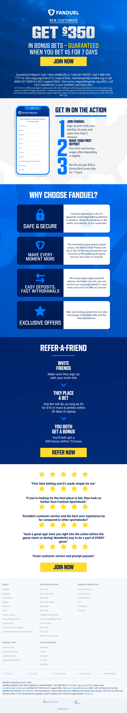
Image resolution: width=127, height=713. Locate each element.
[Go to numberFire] (57, 702)
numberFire (82, 606)
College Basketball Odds (50, 619)
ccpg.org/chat (82, 685)
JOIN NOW (63, 61)
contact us (88, 694)
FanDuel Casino (84, 598)
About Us (6, 606)
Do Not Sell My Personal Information (17, 632)
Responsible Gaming (11, 619)
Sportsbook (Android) (11, 660)
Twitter (43, 652)
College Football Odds (49, 615)
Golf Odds (44, 627)
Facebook (44, 647)
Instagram (44, 656)
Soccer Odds (45, 623)
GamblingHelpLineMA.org (13, 688)
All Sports (6, 594)
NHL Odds (44, 610)
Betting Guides (8, 615)
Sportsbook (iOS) (9, 656)
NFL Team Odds (46, 594)
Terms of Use (85, 674)
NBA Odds (44, 598)
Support (5, 602)
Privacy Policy (60, 674)
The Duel (81, 610)
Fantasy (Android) (10, 652)
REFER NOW (63, 452)
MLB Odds (44, 606)
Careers (8, 674)
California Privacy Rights (12, 627)
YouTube (43, 660)
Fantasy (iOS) (8, 647)
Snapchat (44, 664)
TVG (79, 602)
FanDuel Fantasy (84, 589)
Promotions (7, 598)
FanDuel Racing (84, 594)
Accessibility (7, 623)
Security (33, 674)
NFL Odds (44, 589)
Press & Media (110, 674)
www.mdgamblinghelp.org (78, 688)
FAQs (4, 610)
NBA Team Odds (47, 602)
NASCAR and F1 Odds (49, 636)
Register (6, 589)
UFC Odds (44, 632)
